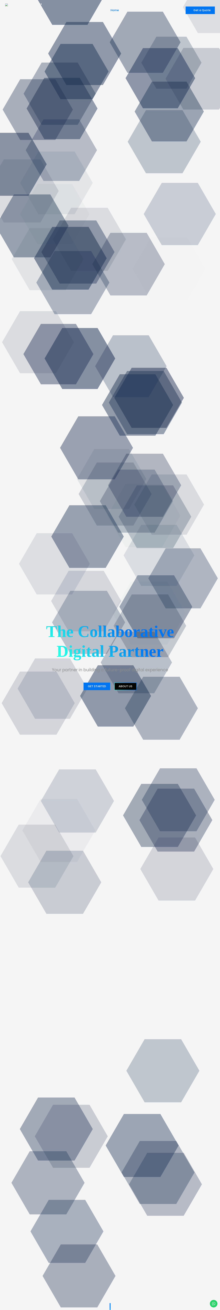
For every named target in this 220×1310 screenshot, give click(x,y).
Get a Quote (202, 10)
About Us (131, 10)
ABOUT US (125, 686)
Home (115, 10)
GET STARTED (97, 686)
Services (150, 10)
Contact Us (172, 10)
